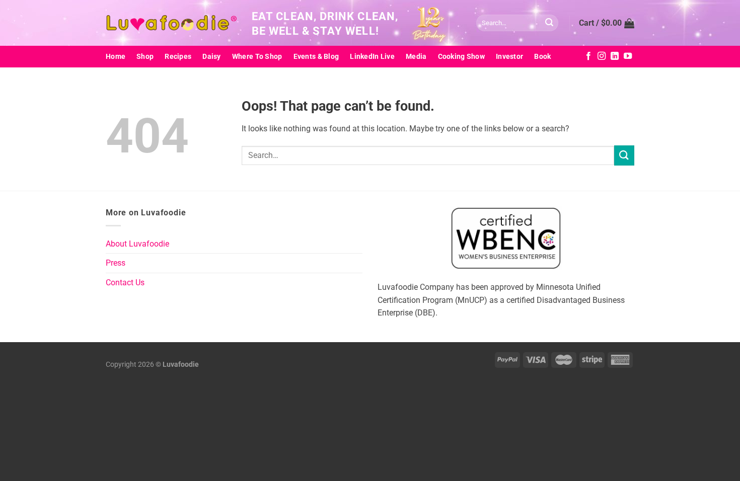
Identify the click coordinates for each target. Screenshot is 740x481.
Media (416, 56)
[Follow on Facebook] (588, 56)
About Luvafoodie (137, 244)
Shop (145, 56)
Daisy (211, 56)
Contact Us (125, 282)
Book (542, 56)
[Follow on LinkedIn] (615, 56)
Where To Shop (257, 56)
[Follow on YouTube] (628, 56)
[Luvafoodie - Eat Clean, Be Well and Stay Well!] (171, 23)
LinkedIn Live (372, 56)
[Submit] (549, 23)
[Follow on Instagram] (602, 56)
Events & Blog (316, 56)
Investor (509, 56)
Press (115, 263)
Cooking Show (461, 56)
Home (115, 56)
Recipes (178, 56)
